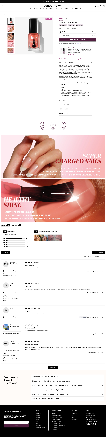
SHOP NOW (71, 54)
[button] (95, 6)
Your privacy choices (91, 419)
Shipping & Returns (90, 415)
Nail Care (49, 8)
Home (2, 14)
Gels (71, 8)
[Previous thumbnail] (11, 17)
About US (54, 413)
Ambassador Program (57, 421)
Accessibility (75, 419)
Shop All (28, 8)
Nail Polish (38, 419)
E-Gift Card (54, 429)
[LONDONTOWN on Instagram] (87, 424)
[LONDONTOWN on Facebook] (89, 424)
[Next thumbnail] (11, 53)
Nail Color (59, 8)
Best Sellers (38, 415)
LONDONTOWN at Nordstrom (58, 425)
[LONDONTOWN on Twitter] (91, 424)
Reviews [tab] (5, 225)
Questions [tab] (16, 225)
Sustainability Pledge (57, 417)
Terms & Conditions (90, 413)
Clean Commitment (57, 415)
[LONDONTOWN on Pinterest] (93, 424)
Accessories (39, 425)
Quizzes (78, 8)
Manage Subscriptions (41, 427)
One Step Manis (38, 8)
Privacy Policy (89, 417)
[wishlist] (101, 5)
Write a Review (99, 252)
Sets (66, 8)
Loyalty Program (56, 419)
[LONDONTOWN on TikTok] (95, 424)
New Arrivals (7, 14)
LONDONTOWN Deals (56, 423)
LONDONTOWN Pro (56, 427)
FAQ (73, 417)
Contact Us (74, 413)
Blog (73, 415)
